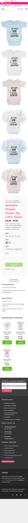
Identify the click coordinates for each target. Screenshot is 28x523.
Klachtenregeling (8, 410)
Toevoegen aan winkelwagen (14, 264)
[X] (25, 495)
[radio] (7, 236)
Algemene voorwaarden (18, 489)
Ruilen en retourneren (10, 408)
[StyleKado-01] (3, 9)
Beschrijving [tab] (14, 280)
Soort (7, 246)
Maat (7, 233)
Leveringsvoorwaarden (10, 405)
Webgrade (21, 491)
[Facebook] (21, 495)
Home (6, 200)
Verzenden (7, 417)
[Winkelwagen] (21, 9)
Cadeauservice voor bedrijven (12, 419)
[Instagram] (26, 6)
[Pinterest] (16, 495)
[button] (18, 9)
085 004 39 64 (8, 429)
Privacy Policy (5, 491)
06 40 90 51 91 (8, 434)
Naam (7, 253)
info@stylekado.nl (9, 438)
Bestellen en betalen (9, 403)
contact (4, 480)
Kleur (7, 239)
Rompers (11, 200)
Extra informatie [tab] (14, 282)
